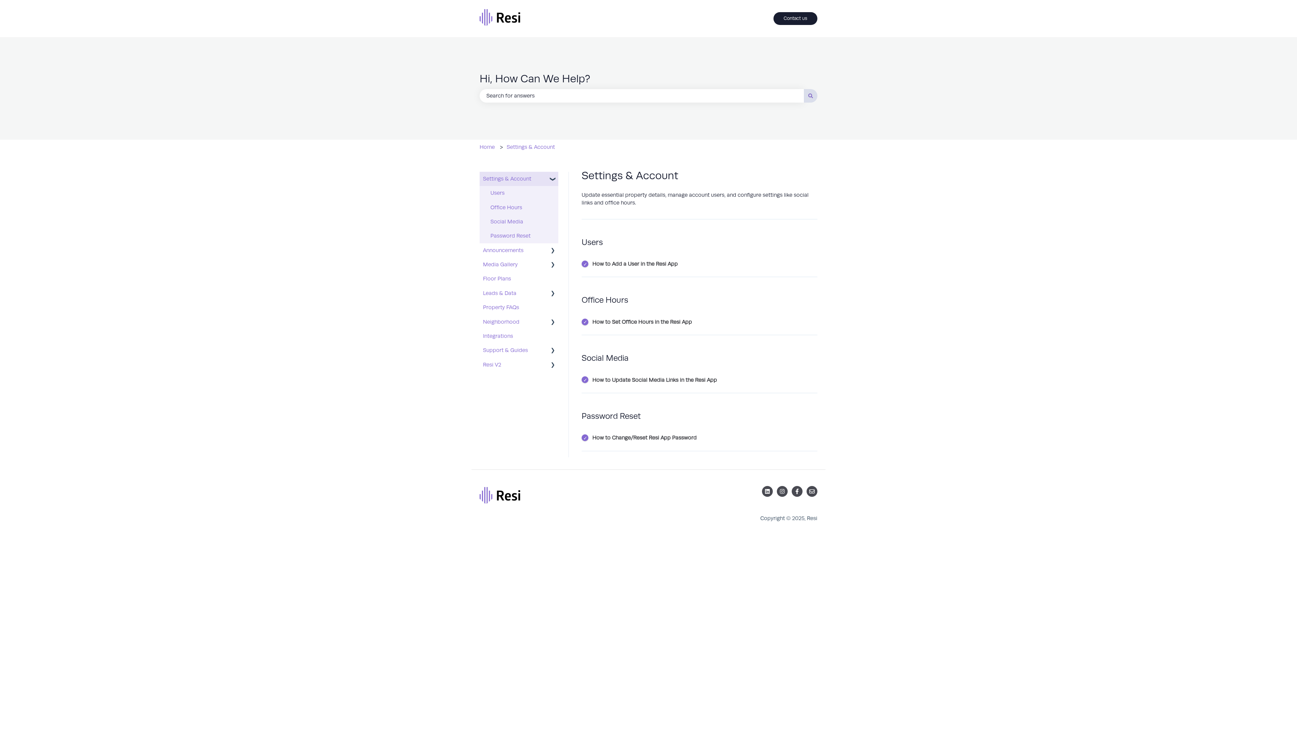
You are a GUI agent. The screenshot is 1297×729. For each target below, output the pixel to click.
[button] (553, 179)
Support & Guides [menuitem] (505, 350)
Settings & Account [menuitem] (507, 179)
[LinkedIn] (767, 491)
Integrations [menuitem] (498, 336)
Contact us (795, 18)
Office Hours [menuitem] (506, 208)
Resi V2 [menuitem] (492, 365)
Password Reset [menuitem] (510, 236)
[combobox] (642, 96)
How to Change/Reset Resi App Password (644, 438)
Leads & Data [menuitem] (499, 293)
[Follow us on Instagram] (782, 491)
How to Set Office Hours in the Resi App (642, 322)
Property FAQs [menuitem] (501, 307)
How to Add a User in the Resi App (635, 264)
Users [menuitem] (497, 193)
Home (487, 147)
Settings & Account (531, 147)
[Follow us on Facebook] (797, 491)
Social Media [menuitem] (506, 222)
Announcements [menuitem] (503, 250)
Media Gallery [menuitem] (500, 265)
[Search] (810, 96)
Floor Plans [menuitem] (497, 279)
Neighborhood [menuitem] (501, 322)
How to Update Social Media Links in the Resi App (654, 380)
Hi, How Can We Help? (535, 79)
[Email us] (812, 491)
